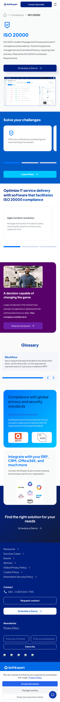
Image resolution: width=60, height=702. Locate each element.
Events (7, 558)
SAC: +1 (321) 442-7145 (20, 591)
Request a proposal (21, 325)
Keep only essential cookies (30, 697)
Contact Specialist (36, 4)
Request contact (30, 600)
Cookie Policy (11, 572)
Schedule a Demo (28, 68)
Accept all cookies (30, 684)
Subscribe (30, 646)
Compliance (17, 14)
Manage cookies (30, 690)
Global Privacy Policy (15, 567)
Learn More (27, 174)
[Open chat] (53, 695)
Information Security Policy (18, 576)
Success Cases (11, 553)
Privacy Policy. (11, 627)
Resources (9, 549)
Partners (7, 562)
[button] (11, 162)
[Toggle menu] (55, 4)
